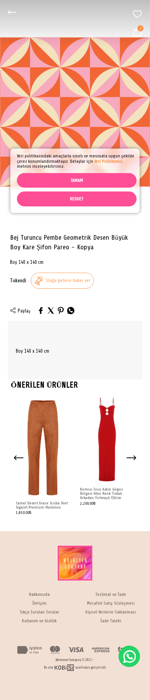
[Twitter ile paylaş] (51, 311)
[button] (131, 458)
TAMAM (77, 180)
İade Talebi (110, 621)
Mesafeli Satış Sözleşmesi (111, 603)
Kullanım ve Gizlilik (39, 621)
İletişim (39, 603)
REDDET (76, 199)
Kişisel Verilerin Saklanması (110, 612)
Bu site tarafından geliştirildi (75, 667)
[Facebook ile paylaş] (41, 311)
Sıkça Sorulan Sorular (39, 612)
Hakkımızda (39, 594)
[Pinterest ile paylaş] (61, 311)
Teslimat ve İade (110, 594)
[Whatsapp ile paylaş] (71, 311)
